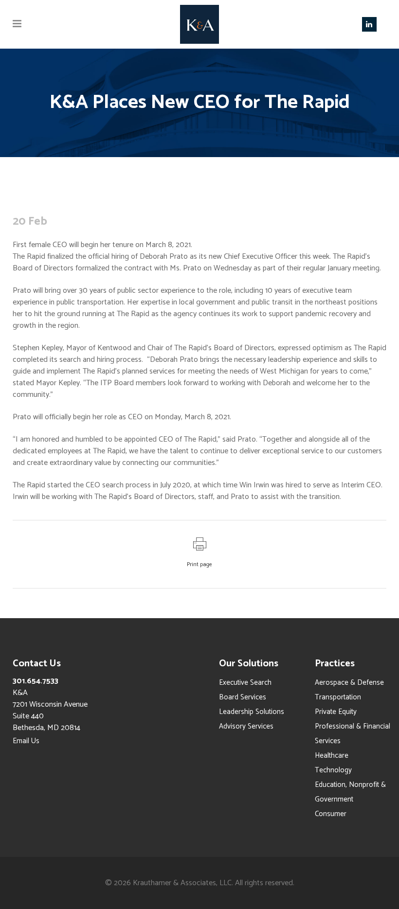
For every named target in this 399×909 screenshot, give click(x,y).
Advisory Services (246, 726)
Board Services (242, 697)
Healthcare (331, 755)
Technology (333, 770)
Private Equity (336, 712)
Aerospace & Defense (349, 683)
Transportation (338, 697)
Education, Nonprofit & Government (350, 792)
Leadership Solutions (251, 712)
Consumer (330, 814)
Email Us (26, 741)
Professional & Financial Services (352, 733)
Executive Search (245, 683)
